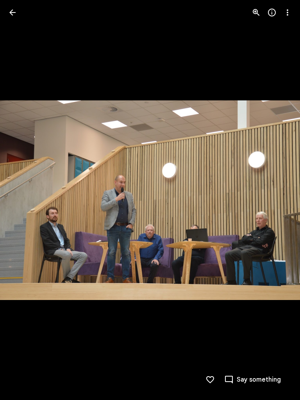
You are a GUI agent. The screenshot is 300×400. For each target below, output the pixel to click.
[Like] (210, 379)
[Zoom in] (256, 12)
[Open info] (272, 12)
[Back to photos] (12, 12)
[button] (22, 200)
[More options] (287, 12)
